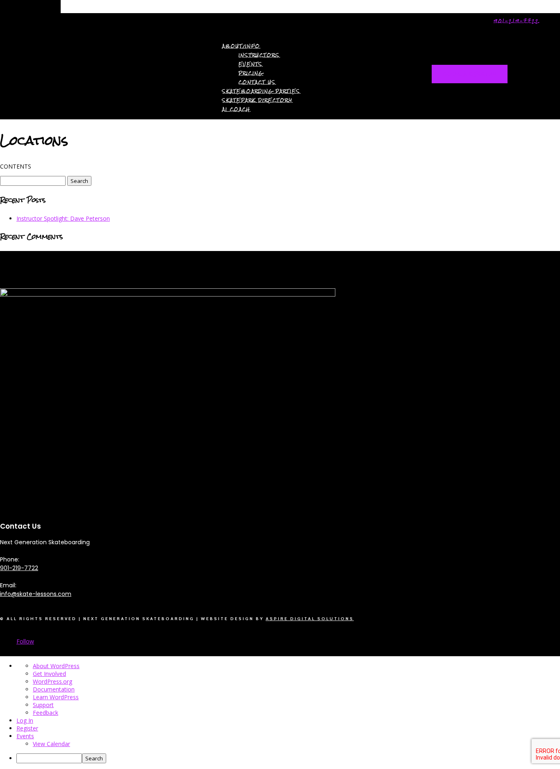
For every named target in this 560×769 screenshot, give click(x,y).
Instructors (259, 55)
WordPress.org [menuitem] (52, 681)
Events (251, 64)
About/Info (241, 46)
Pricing (251, 73)
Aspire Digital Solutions (310, 618)
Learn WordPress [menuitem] (56, 697)
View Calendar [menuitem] (51, 744)
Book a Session (469, 74)
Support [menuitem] (43, 705)
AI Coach (236, 109)
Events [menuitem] (25, 736)
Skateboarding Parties (261, 91)
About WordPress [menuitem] (56, 666)
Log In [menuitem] (24, 720)
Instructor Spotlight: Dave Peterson (63, 218)
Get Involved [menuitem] (49, 674)
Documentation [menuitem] (54, 689)
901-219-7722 (516, 20)
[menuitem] (288, 758)
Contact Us (257, 82)
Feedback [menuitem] (45, 713)
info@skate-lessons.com (35, 594)
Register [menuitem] (27, 728)
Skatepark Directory (257, 100)
